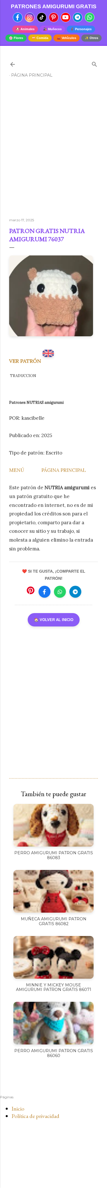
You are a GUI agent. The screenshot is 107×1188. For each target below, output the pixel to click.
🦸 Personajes (81, 29)
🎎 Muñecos (52, 29)
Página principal (32, 75)
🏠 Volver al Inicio (53, 620)
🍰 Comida (40, 38)
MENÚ (16, 470)
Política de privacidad (35, 1116)
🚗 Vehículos (66, 38)
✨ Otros (91, 38)
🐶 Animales (25, 29)
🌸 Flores (16, 38)
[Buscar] (94, 63)
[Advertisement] (53, 150)
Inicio (17, 1108)
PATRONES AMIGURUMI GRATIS (53, 6)
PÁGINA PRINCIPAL (63, 470)
